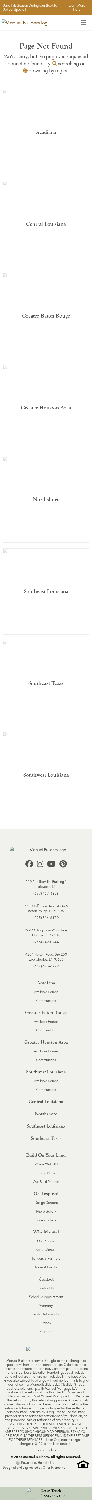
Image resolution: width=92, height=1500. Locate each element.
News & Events (46, 1267)
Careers (46, 1332)
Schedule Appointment (46, 1297)
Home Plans (46, 1173)
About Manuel (46, 1250)
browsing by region (49, 70)
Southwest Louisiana (46, 1072)
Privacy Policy (46, 1450)
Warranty (46, 1305)
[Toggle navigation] (83, 22)
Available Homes (46, 992)
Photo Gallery (46, 1211)
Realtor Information (46, 1314)
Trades (46, 1323)
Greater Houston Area (46, 1042)
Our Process (46, 1241)
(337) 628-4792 (46, 966)
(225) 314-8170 (46, 918)
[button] (46, 1493)
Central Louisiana (46, 1101)
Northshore (46, 1113)
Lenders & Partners (46, 1258)
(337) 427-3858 (46, 893)
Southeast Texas (46, 1138)
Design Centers (46, 1203)
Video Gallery (46, 1220)
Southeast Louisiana (46, 1126)
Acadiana (46, 983)
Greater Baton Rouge (46, 1012)
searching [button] (68, 63)
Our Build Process (46, 1182)
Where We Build (46, 1164)
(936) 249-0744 (46, 942)
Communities (46, 1001)
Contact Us (46, 1288)
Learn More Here (76, 7)
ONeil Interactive (54, 1467)
